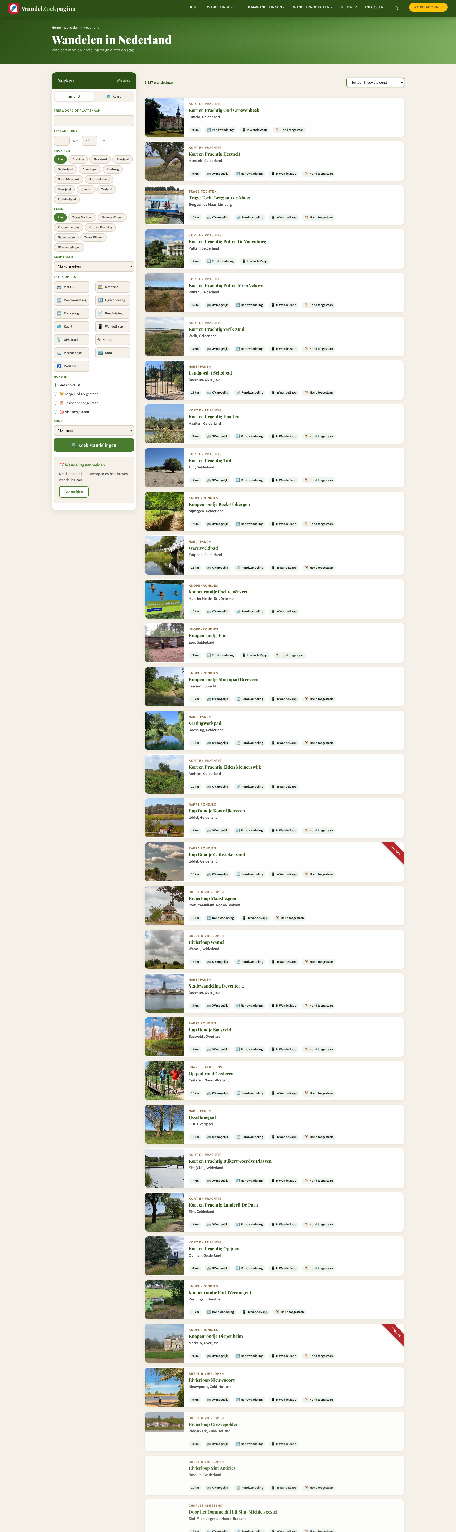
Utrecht (86, 189)
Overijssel (64, 189)
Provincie (62, 151)
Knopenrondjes (68, 227)
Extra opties (65, 277)
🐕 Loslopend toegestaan (78, 402)
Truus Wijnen (93, 237)
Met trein (108, 287)
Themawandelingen (264, 7)
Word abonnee (428, 7)
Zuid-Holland (67, 199)
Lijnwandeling (111, 300)
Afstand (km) (65, 131)
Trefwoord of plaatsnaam (77, 110)
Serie (58, 209)
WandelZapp (110, 326)
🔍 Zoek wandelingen (94, 445)
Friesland (122, 159)
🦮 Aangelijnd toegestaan (78, 393)
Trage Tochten (82, 217)
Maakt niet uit (69, 384)
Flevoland (100, 159)
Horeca (105, 340)
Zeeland (106, 189)
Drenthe (78, 159)
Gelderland (65, 169)
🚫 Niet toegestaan (74, 411)
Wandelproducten (312, 7)
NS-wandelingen (69, 247)
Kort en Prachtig (100, 227)
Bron (58, 421)
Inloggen (374, 7)
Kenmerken (63, 257)
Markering (67, 313)
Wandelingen (221, 7)
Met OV (65, 287)
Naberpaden (66, 237)
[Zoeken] (396, 8)
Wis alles (123, 80)
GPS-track (67, 340)
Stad (105, 353)
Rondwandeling (71, 300)
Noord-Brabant (68, 179)
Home (193, 7)
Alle (60, 159)
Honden (61, 377)
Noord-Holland (99, 179)
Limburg (113, 169)
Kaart (113, 96)
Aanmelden (74, 492)
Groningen (90, 169)
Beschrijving (110, 313)
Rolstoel (66, 366)
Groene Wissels (112, 217)
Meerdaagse (69, 353)
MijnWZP (349, 7)
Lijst (74, 96)
